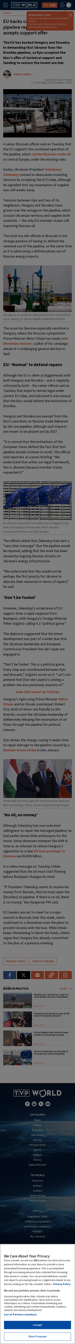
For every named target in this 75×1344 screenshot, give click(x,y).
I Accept (37, 1325)
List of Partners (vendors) (20, 1314)
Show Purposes (37, 1336)
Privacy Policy (62, 1284)
